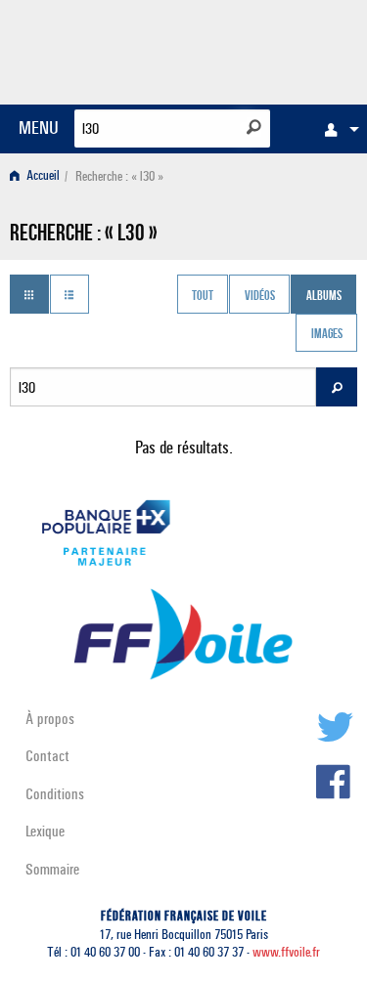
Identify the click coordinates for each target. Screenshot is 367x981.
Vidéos (260, 296)
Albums (324, 296)
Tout (202, 296)
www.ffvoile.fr (286, 952)
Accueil (41, 176)
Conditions (54, 794)
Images (327, 335)
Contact (47, 755)
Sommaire (52, 869)
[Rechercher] (254, 127)
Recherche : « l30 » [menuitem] (119, 176)
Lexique (45, 831)
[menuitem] (336, 128)
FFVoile (264, 49)
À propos (49, 718)
